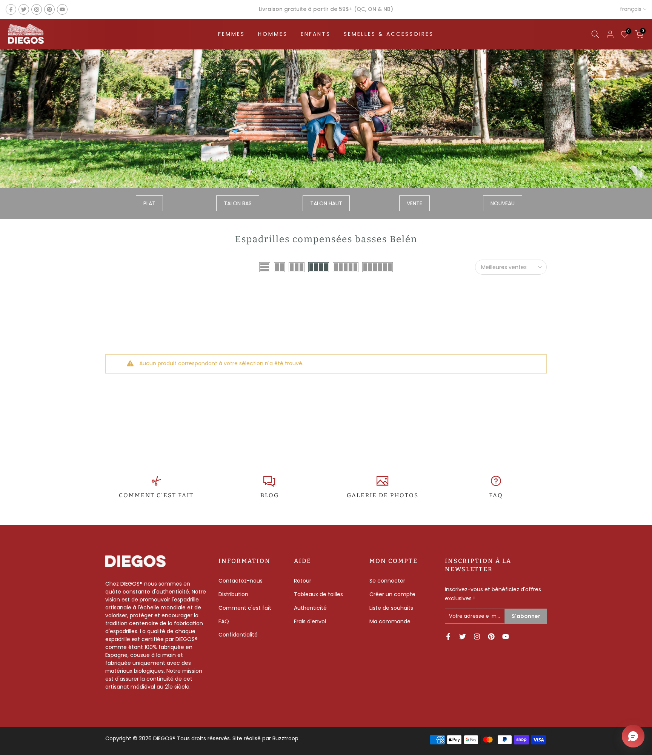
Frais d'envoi (310, 621)
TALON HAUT (326, 203)
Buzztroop (285, 738)
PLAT (149, 203)
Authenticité (310, 608)
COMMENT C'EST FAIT (156, 495)
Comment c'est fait (244, 608)
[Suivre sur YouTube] (62, 9)
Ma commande (390, 621)
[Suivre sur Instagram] (36, 9)
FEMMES (231, 34)
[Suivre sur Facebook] (11, 9)
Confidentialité (238, 634)
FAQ (496, 495)
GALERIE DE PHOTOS (382, 495)
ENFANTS (316, 34)
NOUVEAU (503, 203)
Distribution (233, 594)
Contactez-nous (240, 580)
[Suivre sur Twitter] (23, 9)
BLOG (269, 495)
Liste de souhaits (391, 608)
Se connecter (387, 580)
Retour (302, 580)
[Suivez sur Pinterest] (49, 9)
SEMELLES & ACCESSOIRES (389, 34)
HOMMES (273, 34)
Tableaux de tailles (318, 594)
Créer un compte (392, 594)
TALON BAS (238, 203)
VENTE (414, 203)
